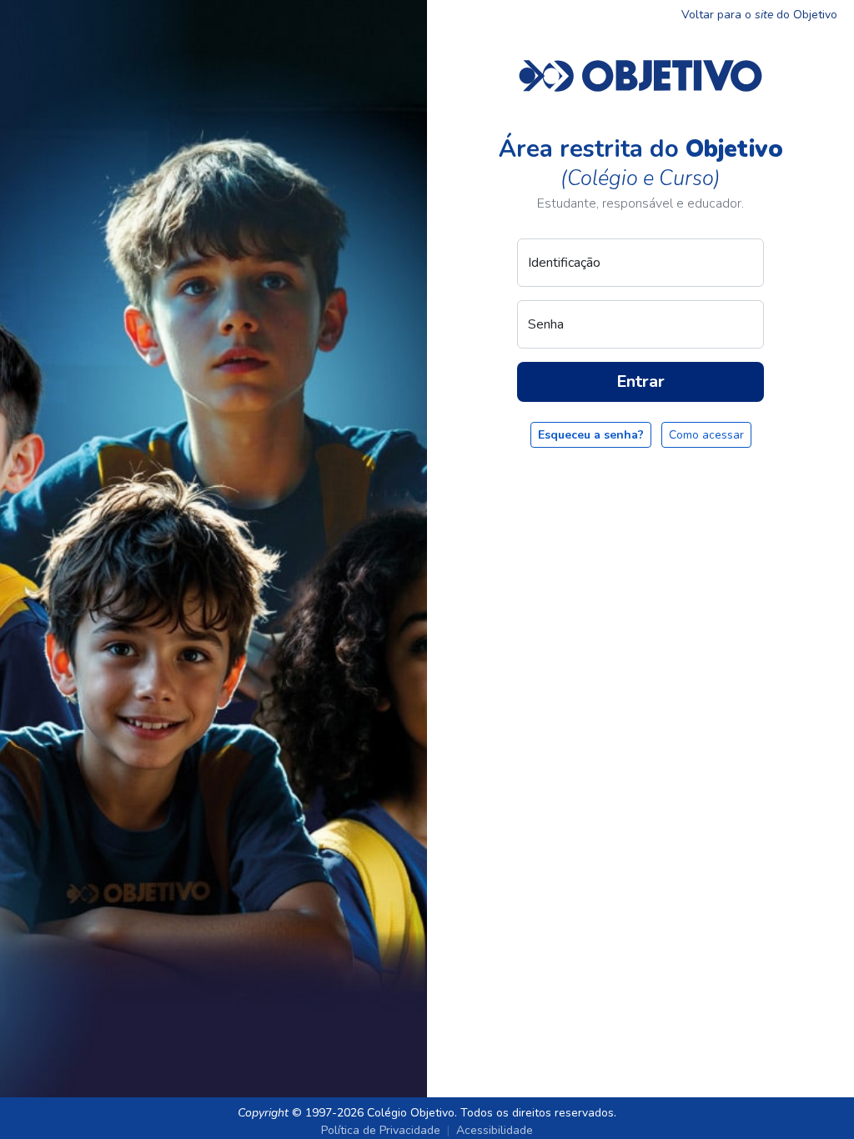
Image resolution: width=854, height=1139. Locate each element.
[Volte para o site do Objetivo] (640, 75)
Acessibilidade (494, 1130)
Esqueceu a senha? (591, 435)
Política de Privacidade (380, 1130)
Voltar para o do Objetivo (759, 15)
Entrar (640, 381)
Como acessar (706, 435)
